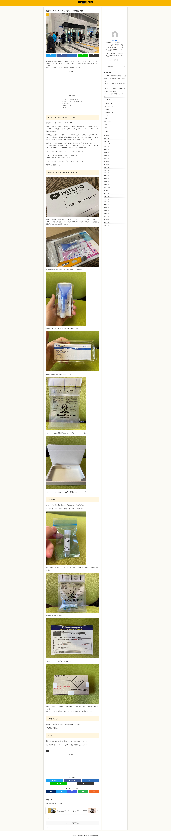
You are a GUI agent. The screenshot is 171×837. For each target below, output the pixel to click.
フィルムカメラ (108, 112)
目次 (70, 95)
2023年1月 (106, 184)
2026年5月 (106, 135)
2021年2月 (106, 222)
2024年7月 (106, 167)
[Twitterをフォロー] (61, 791)
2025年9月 (106, 147)
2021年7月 (106, 210)
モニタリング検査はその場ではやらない (72, 99)
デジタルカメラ (108, 106)
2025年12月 (107, 141)
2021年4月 (106, 216)
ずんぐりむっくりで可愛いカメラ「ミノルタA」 (114, 95)
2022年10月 (107, 190)
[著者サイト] (51, 791)
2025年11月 (107, 144)
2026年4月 (106, 138)
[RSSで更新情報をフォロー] (94, 791)
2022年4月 (106, 196)
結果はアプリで (67, 105)
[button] (125, 66)
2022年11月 (107, 187)
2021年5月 (106, 213)
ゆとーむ (115, 40)
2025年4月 (106, 152)
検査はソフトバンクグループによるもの (72, 101)
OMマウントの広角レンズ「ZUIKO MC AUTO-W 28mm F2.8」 (114, 85)
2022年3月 (106, 199)
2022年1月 (106, 202)
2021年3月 (106, 219)
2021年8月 (106, 207)
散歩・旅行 (107, 121)
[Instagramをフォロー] (72, 791)
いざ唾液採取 (66, 103)
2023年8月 (106, 181)
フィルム (106, 109)
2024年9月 (106, 161)
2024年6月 (106, 170)
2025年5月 (106, 150)
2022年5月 (106, 193)
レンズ (106, 115)
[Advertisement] (72, 82)
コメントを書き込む (72, 823)
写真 (105, 118)
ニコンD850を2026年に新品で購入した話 (115, 76)
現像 (105, 125)
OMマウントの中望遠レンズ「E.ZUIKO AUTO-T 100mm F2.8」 (114, 90)
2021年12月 (107, 205)
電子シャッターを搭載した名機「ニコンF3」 (114, 80)
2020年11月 (107, 225)
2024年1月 (106, 179)
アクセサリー (108, 103)
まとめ (64, 107)
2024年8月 (106, 164)
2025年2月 (106, 155)
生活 (47, 750)
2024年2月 (106, 176)
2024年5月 (106, 173)
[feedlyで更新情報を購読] (83, 791)
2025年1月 (106, 158)
